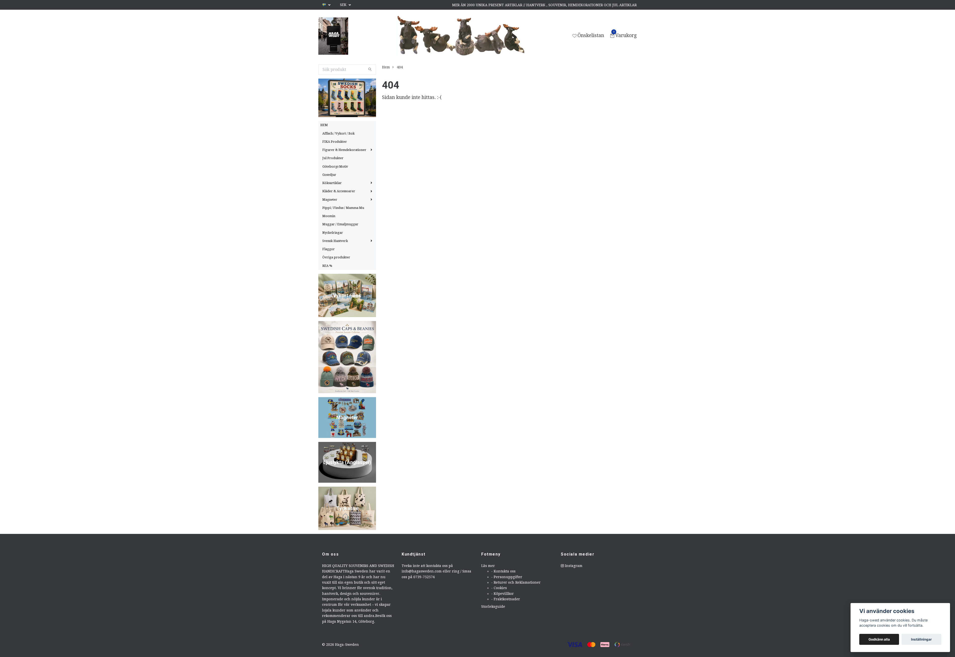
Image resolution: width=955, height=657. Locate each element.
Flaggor (328, 249)
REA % (327, 266)
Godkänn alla (879, 639)
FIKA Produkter (334, 141)
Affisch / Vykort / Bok (338, 133)
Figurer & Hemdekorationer (344, 150)
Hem (386, 67)
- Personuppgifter (506, 577)
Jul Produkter (332, 158)
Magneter (329, 199)
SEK (343, 5)
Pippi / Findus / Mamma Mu (343, 208)
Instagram (573, 566)
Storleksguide (493, 607)
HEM (324, 125)
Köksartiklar (332, 183)
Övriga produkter (336, 257)
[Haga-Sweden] (333, 36)
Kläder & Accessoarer (338, 191)
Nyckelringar (332, 233)
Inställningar (921, 639)
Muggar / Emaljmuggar (340, 224)
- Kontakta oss (503, 571)
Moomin (328, 216)
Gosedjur (329, 175)
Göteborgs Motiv (335, 166)
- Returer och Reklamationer (516, 582)
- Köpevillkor (502, 594)
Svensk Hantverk (335, 241)
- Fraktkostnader (505, 599)
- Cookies (499, 588)
